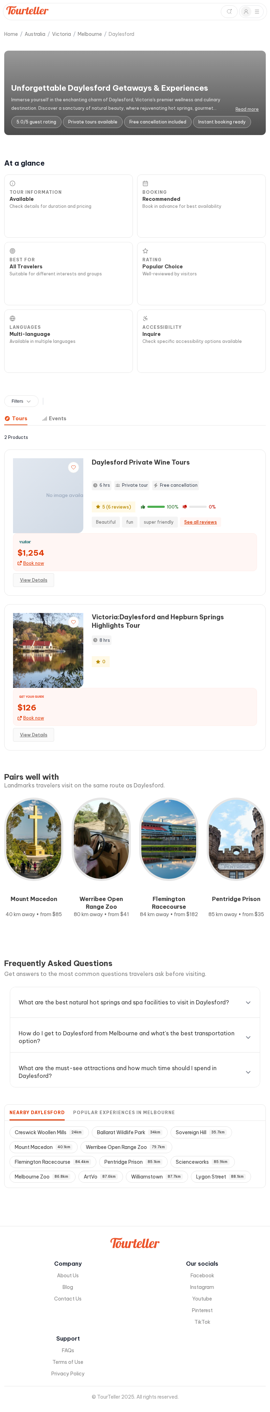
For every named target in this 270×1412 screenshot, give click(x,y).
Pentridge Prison (132, 1162)
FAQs (68, 1350)
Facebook (202, 1275)
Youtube (202, 1299)
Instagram (202, 1287)
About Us (68, 1275)
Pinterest (202, 1310)
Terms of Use (67, 1362)
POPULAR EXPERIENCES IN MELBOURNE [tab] (124, 1112)
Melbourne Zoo (41, 1177)
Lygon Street (220, 1177)
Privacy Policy (68, 1374)
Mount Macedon (42, 1147)
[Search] (229, 11)
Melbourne (90, 34)
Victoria (61, 34)
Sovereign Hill (200, 1132)
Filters (17, 401)
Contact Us (68, 1299)
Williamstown (156, 1177)
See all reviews (200, 522)
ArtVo (100, 1177)
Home (11, 34)
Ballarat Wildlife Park (128, 1132)
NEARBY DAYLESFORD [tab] (37, 1112)
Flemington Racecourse (52, 1162)
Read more (247, 109)
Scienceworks (201, 1162)
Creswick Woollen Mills (48, 1132)
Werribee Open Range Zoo (125, 1147)
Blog (68, 1287)
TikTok (202, 1322)
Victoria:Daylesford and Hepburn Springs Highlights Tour (158, 621)
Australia (35, 34)
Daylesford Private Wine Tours (141, 462)
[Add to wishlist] (73, 467)
